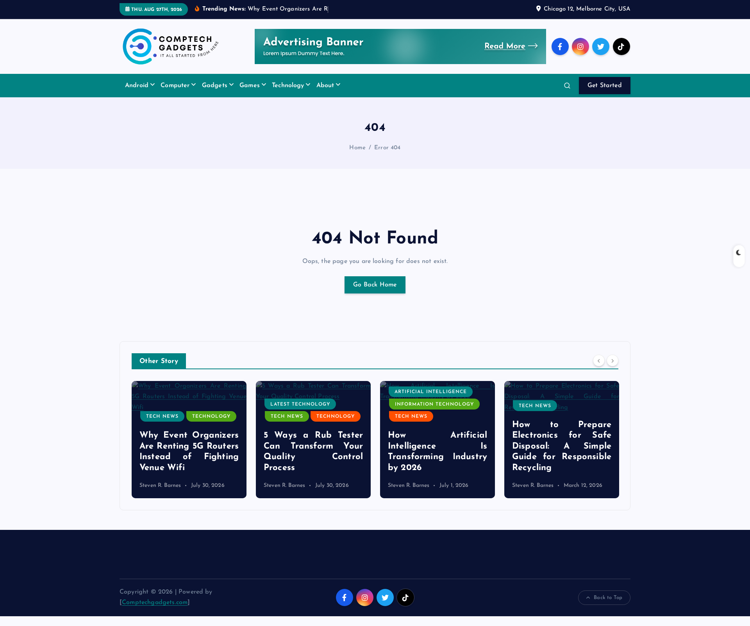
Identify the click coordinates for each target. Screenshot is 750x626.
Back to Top (608, 597)
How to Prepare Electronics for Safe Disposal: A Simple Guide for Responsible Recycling (561, 446)
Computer (175, 85)
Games (249, 85)
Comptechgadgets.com (155, 602)
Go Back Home (375, 285)
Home (357, 148)
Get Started (605, 85)
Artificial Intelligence (431, 392)
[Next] (612, 361)
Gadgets (214, 85)
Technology (288, 85)
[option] (189, 439)
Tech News (162, 416)
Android (136, 85)
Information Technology (434, 404)
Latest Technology (300, 404)
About (325, 85)
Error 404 (387, 148)
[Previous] (599, 361)
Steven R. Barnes (160, 485)
